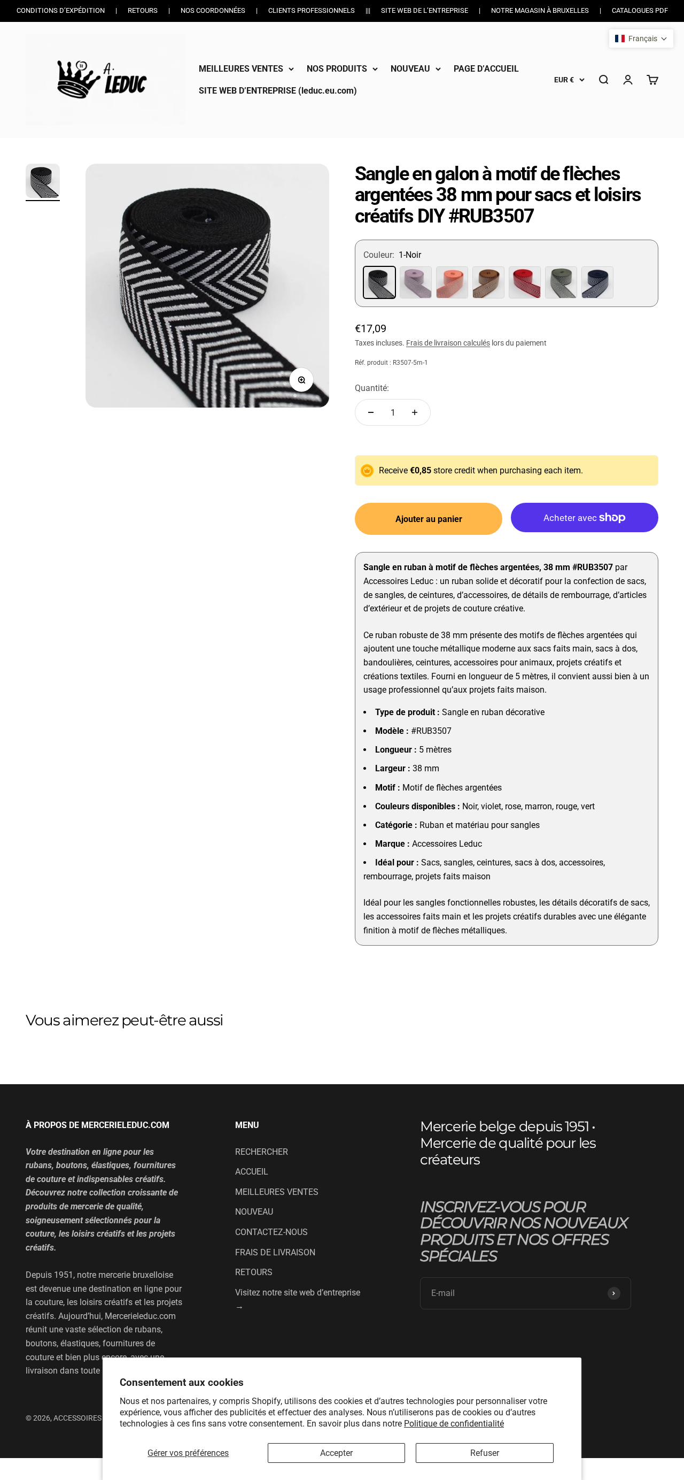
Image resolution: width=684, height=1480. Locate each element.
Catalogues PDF (640, 10)
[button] (641, 38)
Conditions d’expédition (61, 10)
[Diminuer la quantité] (370, 412)
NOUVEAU (410, 69)
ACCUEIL (251, 1172)
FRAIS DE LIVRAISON (275, 1252)
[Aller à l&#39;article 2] (43, 182)
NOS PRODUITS (337, 69)
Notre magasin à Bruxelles (540, 10)
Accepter (336, 1453)
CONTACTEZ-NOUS (271, 1232)
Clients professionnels (311, 10)
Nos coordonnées (213, 10)
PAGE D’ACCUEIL (486, 69)
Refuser (484, 1453)
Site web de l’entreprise (424, 10)
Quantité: (372, 388)
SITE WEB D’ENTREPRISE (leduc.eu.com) (278, 91)
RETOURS (254, 1272)
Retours (143, 10)
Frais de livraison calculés (448, 343)
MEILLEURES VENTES (241, 69)
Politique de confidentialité (454, 1423)
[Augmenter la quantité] (414, 412)
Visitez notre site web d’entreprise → (297, 1299)
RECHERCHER (261, 1152)
